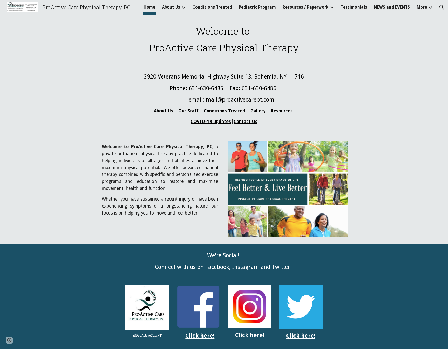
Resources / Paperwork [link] (305, 7)
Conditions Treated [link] (212, 7)
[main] (224, 39)
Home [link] (149, 7)
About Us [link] (171, 7)
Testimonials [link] (354, 7)
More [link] (422, 7)
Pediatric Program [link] (257, 7)
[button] (442, 7)
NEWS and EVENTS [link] (392, 7)
